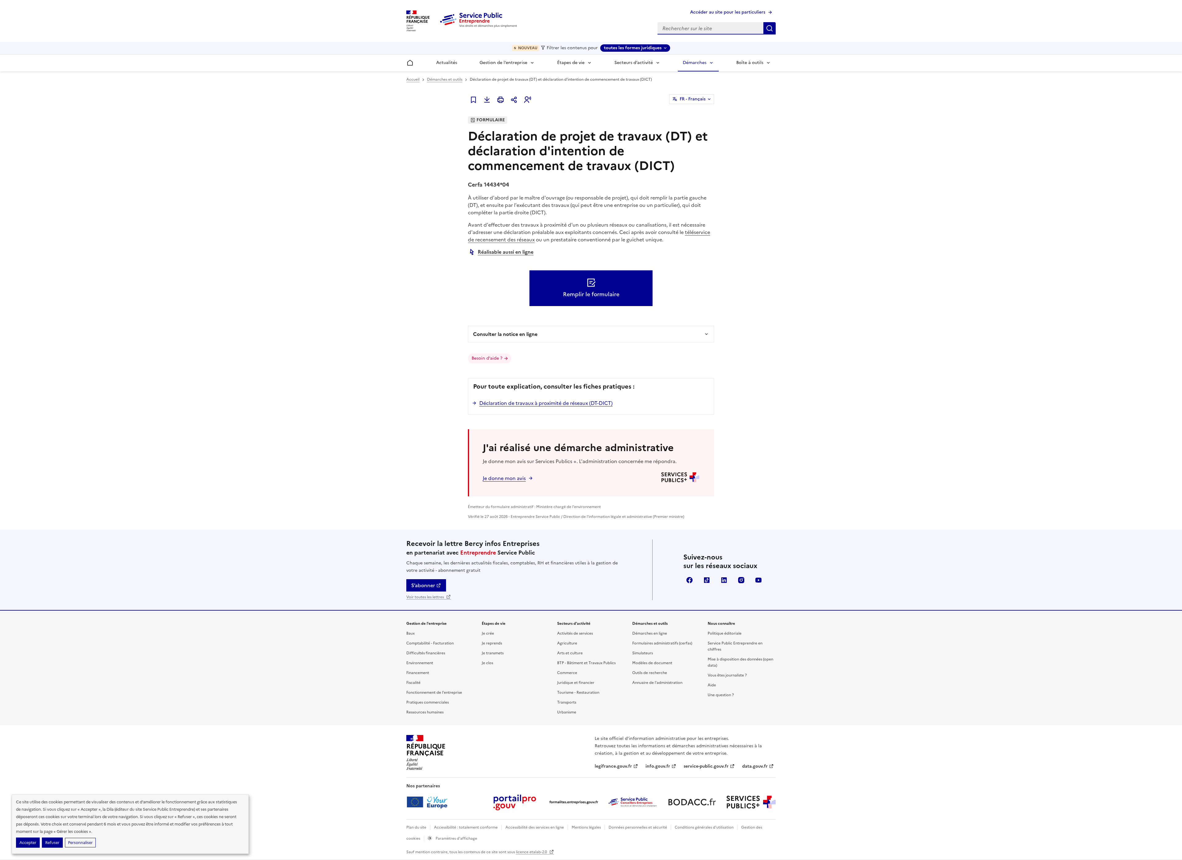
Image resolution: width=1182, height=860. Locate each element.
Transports (566, 702)
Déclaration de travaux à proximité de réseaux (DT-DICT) (546, 403)
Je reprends (492, 643)
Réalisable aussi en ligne (505, 252)
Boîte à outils (749, 62)
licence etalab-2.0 (532, 852)
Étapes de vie (571, 62)
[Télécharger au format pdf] (486, 99)
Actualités (446, 62)
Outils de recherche (649, 673)
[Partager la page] (514, 99)
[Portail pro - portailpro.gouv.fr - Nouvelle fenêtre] (514, 802)
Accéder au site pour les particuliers (727, 12)
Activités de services (575, 633)
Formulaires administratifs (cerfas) (662, 643)
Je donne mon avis (504, 478)
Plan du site (416, 827)
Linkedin (724, 580)
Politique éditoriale (725, 633)
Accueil (413, 79)
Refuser (52, 843)
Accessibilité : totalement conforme (466, 827)
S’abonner (423, 585)
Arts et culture (570, 653)
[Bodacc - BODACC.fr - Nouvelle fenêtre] (692, 802)
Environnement (419, 663)
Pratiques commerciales (427, 702)
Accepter (27, 843)
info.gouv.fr (657, 766)
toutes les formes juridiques (632, 48)
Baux (410, 633)
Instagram (741, 580)
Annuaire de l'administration (657, 682)
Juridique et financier (575, 682)
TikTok (707, 580)
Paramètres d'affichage (456, 838)
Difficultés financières (425, 653)
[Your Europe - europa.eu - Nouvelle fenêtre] (429, 802)
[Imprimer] (500, 99)
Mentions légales (586, 827)
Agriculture (567, 643)
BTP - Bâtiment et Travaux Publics (586, 663)
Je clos (487, 663)
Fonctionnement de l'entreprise (434, 692)
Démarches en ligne (649, 633)
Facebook (689, 580)
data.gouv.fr (755, 766)
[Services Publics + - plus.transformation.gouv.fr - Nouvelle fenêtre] (751, 802)
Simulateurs (642, 653)
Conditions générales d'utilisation (704, 827)
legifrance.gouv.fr (613, 766)
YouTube (758, 580)
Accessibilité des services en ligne (534, 827)
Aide (712, 685)
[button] (527, 99)
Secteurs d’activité (633, 62)
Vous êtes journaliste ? (727, 675)
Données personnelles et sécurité (638, 827)
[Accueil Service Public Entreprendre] (480, 26)
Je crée (488, 633)
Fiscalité (413, 682)
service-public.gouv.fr (706, 766)
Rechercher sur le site (769, 28)
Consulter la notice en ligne (505, 334)
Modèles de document (652, 663)
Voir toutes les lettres (425, 597)
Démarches (694, 62)
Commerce (567, 673)
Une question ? (721, 695)
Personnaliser (80, 843)
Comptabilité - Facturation (430, 643)
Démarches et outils (444, 79)
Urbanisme (566, 712)
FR (693, 99)
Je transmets (493, 653)
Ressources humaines (425, 712)
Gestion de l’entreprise (503, 62)
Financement (417, 673)
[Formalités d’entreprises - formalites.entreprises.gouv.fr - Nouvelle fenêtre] (573, 802)
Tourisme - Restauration (578, 692)
